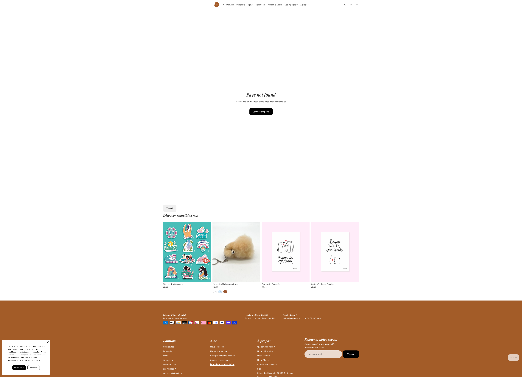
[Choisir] (206, 277)
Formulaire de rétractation (222, 364)
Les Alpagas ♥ (169, 369)
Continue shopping (261, 112)
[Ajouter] (305, 277)
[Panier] (357, 5)
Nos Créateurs (263, 355)
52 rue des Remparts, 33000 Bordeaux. (275, 373)
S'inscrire (351, 354)
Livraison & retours (218, 351)
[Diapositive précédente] (167, 252)
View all (169, 208)
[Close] (47, 342)
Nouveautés (168, 347)
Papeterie (167, 351)
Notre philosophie (265, 351)
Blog (259, 369)
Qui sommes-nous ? (266, 347)
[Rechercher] (345, 5)
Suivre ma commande (220, 360)
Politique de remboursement (222, 355)
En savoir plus (32, 361)
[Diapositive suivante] (207, 252)
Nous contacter (217, 347)
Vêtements (168, 360)
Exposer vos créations (267, 364)
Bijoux (165, 355)
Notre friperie (263, 360)
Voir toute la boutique (172, 373)
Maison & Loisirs (170, 364)
